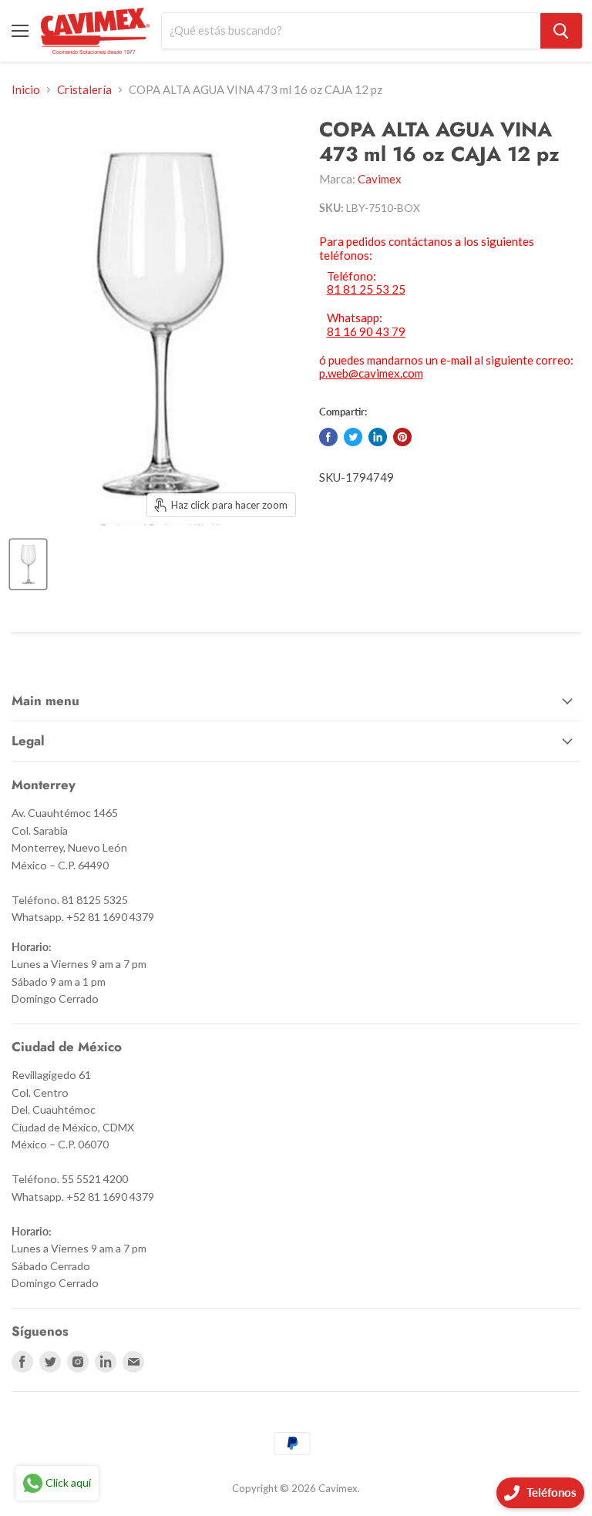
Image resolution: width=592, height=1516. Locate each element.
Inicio (26, 89)
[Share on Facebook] (328, 437)
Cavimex (380, 179)
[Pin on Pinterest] (402, 437)
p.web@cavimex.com (371, 373)
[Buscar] (561, 31)
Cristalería (84, 89)
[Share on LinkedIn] (377, 437)
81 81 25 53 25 (366, 289)
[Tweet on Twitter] (353, 437)
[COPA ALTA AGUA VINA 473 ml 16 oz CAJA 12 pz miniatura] (28, 564)
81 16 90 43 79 (366, 331)
